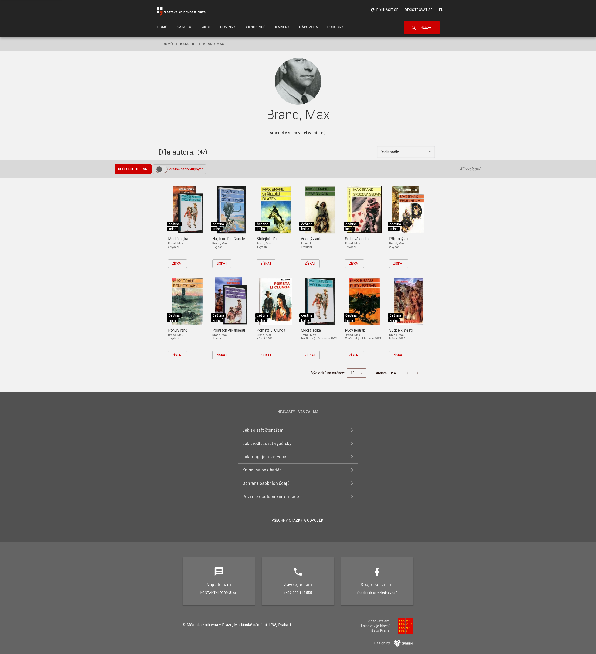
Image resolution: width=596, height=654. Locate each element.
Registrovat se (419, 10)
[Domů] (181, 12)
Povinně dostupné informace (270, 496)
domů (168, 44)
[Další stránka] (417, 373)
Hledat (422, 27)
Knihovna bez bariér (261, 470)
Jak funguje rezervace (264, 456)
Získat (177, 263)
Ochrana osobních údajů (266, 483)
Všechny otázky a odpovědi (298, 520)
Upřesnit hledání (133, 169)
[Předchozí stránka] (408, 373)
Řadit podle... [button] (391, 152)
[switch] (162, 169)
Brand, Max (213, 44)
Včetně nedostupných (186, 169)
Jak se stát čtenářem (263, 430)
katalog (188, 44)
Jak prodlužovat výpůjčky (266, 443)
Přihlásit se (384, 10)
